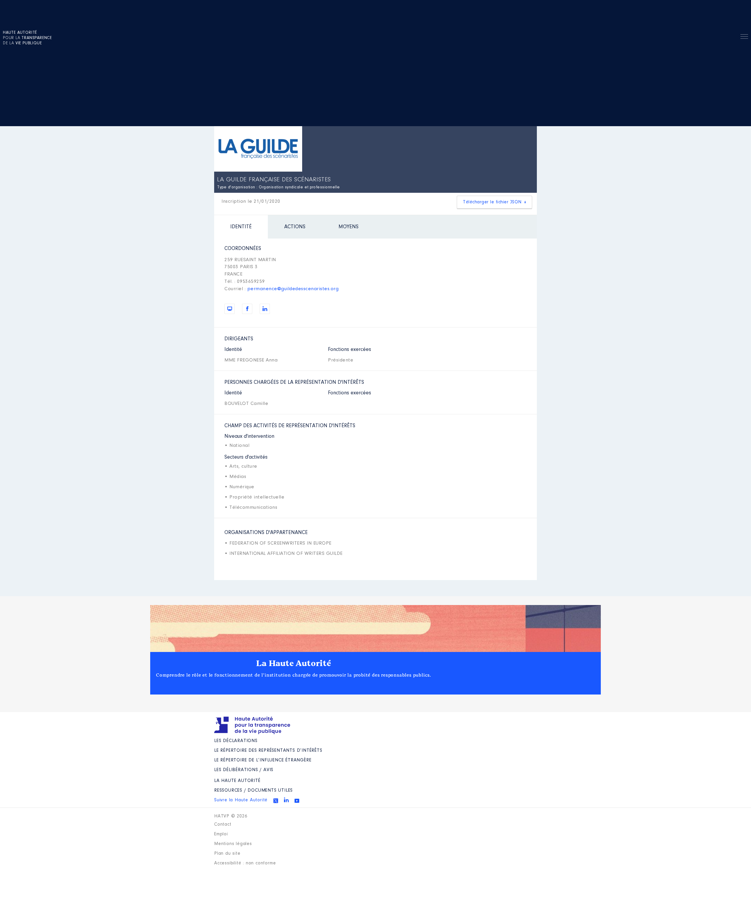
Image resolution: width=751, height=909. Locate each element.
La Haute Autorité (293, 663)
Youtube (297, 800)
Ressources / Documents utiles (253, 790)
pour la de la (27, 38)
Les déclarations (236, 741)
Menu (744, 37)
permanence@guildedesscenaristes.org (293, 288)
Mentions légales (233, 844)
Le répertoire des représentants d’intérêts (268, 750)
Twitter (275, 800)
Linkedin (286, 800)
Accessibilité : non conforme (245, 863)
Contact (222, 824)
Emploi (221, 834)
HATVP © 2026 (230, 816)
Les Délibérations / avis (243, 770)
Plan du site (227, 853)
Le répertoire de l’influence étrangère (262, 760)
